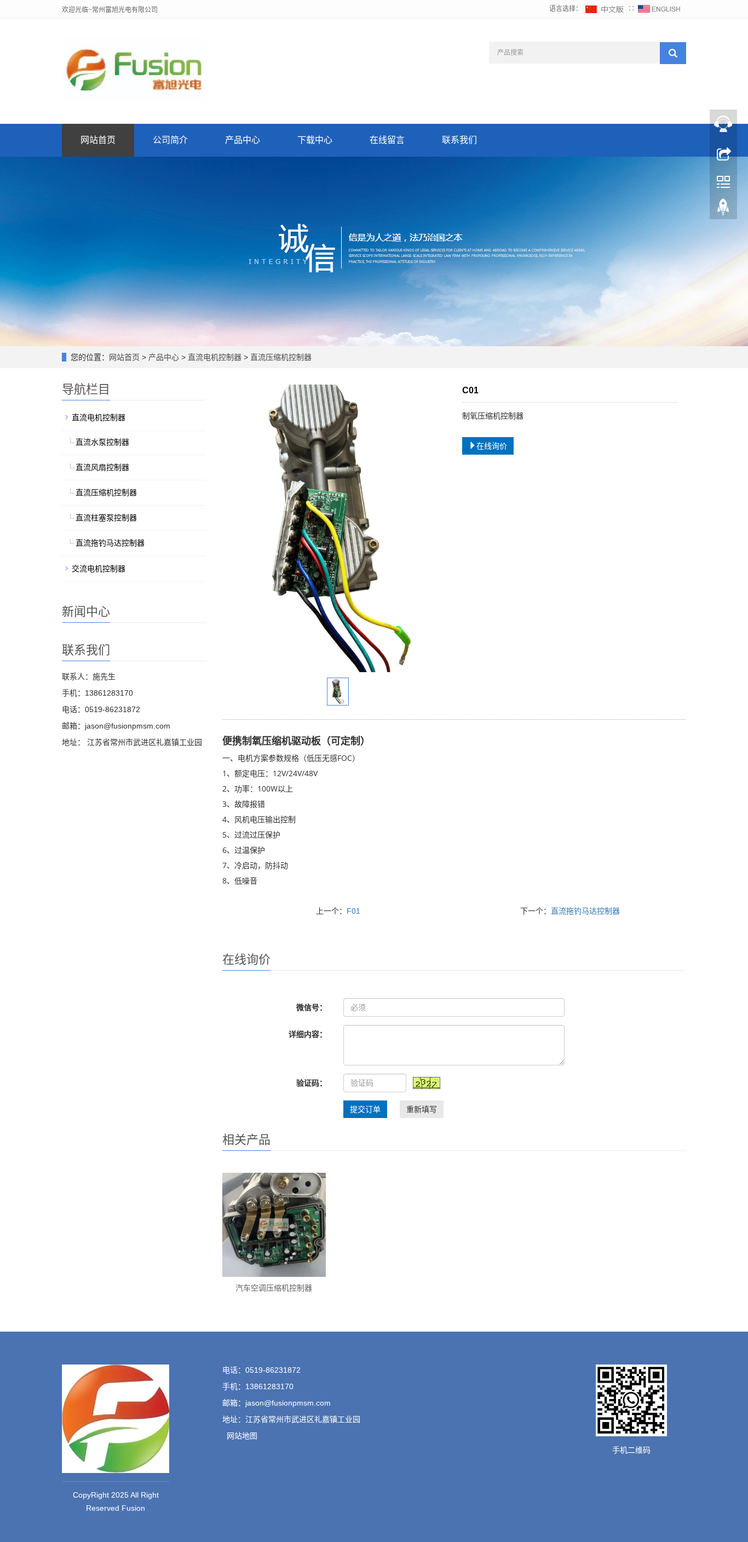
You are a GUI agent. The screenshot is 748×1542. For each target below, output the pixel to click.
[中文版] (605, 9)
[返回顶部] (723, 209)
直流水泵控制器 (102, 442)
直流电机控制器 (215, 357)
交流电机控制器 (98, 568)
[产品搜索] (673, 53)
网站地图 (242, 1435)
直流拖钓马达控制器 (585, 911)
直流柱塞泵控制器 (106, 517)
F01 (353, 911)
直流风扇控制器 (102, 467)
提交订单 (365, 1109)
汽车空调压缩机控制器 (273, 1287)
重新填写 (421, 1109)
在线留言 (387, 140)
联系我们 (459, 140)
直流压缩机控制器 (280, 357)
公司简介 (170, 140)
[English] (659, 9)
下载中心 (314, 140)
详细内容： (308, 1034)
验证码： (311, 1083)
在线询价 (491, 446)
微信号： (311, 1007)
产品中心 (242, 140)
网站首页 (98, 140)
